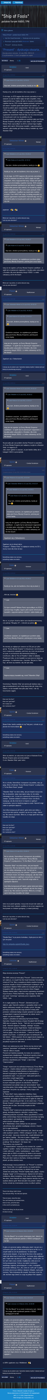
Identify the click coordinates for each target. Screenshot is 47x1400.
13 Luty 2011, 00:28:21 (9, 75)
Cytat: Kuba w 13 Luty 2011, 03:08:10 (17, 851)
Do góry (5, 1377)
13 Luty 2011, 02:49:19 (9, 573)
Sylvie (32, 41)
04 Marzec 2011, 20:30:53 (10, 932)
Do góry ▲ (31, 1391)
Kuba (11, 565)
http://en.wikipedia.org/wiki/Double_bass (16, 944)
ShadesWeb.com (29, 1397)
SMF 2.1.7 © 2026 (18, 1395)
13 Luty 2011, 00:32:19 (9, 234)
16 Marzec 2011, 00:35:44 (10, 1225)
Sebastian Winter (16, 141)
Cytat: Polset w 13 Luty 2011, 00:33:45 (18, 478)
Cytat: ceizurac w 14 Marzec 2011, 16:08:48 (19, 1231)
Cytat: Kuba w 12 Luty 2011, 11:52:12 (17, 80)
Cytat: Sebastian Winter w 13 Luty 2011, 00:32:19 (21, 304)
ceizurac (13, 960)
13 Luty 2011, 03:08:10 (9, 778)
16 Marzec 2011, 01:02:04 (10, 1292)
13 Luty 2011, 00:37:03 (9, 470)
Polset (12, 291)
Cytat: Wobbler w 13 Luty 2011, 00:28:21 (18, 154)
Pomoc (15, 1391)
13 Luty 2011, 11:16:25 (9, 846)
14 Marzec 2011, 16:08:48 (10, 968)
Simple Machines (29, 1395)
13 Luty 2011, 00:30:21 (9, 148)
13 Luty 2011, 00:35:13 (9, 383)
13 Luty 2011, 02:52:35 (9, 720)
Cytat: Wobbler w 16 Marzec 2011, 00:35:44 (19, 1298)
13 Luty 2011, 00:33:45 (9, 299)
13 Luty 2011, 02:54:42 (9, 751)
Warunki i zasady (22, 1391)
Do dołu (5, 60)
